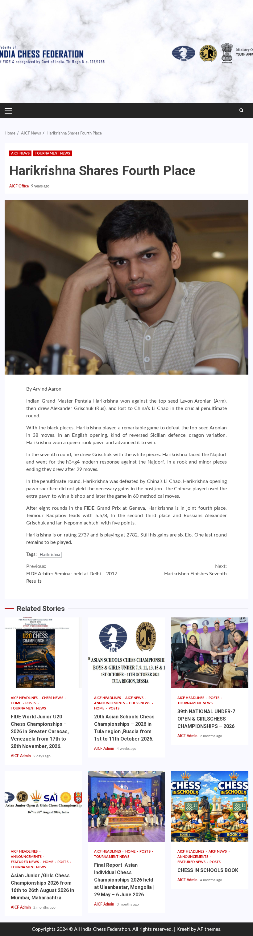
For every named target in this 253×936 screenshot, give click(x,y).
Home (16, 703)
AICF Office (19, 186)
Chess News (53, 698)
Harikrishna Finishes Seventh (195, 570)
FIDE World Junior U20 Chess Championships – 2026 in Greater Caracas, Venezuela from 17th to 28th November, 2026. (43, 652)
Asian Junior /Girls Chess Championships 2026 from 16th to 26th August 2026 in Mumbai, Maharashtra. (43, 806)
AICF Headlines (25, 698)
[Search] (241, 110)
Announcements (110, 703)
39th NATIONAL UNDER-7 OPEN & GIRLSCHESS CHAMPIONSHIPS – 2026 (209, 652)
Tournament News (52, 153)
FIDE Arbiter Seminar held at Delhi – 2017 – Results (73, 574)
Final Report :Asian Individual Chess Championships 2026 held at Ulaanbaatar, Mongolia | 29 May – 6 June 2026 (126, 806)
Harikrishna (50, 555)
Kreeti (183, 929)
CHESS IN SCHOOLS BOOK (209, 806)
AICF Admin (21, 756)
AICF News (20, 153)
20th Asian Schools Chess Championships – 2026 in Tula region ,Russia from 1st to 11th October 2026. (126, 652)
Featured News (25, 862)
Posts (31, 703)
